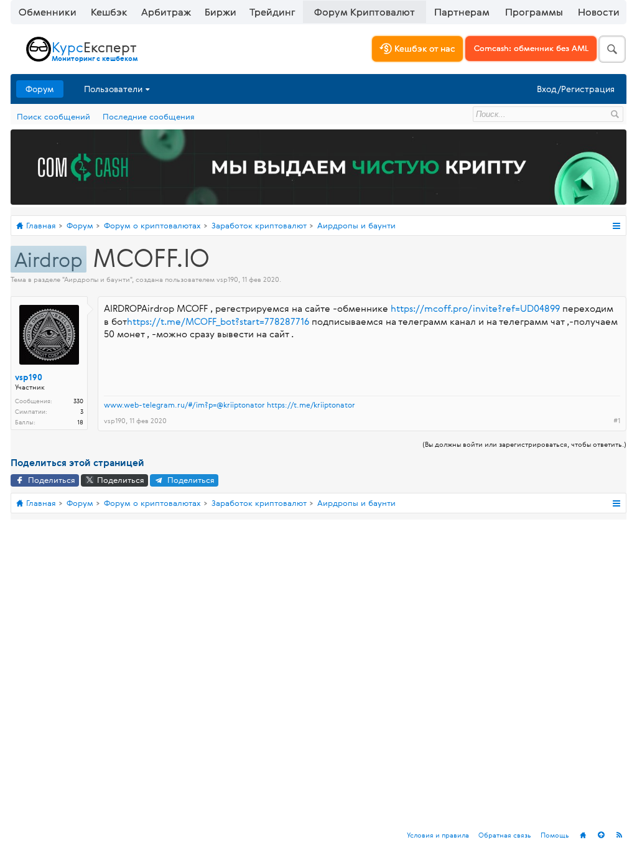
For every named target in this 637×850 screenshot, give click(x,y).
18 (80, 422)
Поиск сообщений (53, 116)
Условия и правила (438, 834)
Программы (534, 12)
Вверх (601, 835)
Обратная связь (504, 834)
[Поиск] (612, 49)
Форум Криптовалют (364, 12)
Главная (583, 835)
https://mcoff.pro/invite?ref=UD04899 (475, 308)
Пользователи (113, 89)
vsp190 (227, 279)
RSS (619, 835)
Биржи (220, 12)
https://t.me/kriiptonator (311, 404)
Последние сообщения (149, 116)
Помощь (555, 834)
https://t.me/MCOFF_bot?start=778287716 (218, 321)
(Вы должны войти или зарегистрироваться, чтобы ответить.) (524, 444)
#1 (616, 420)
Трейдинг (272, 12)
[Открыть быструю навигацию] (616, 226)
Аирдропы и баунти (97, 279)
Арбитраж (166, 12)
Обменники (48, 12)
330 (78, 401)
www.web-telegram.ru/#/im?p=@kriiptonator (184, 404)
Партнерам (462, 12)
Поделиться (50, 479)
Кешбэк (109, 12)
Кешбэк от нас (423, 48)
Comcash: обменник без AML (531, 48)
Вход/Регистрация (576, 89)
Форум (40, 89)
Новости (599, 12)
